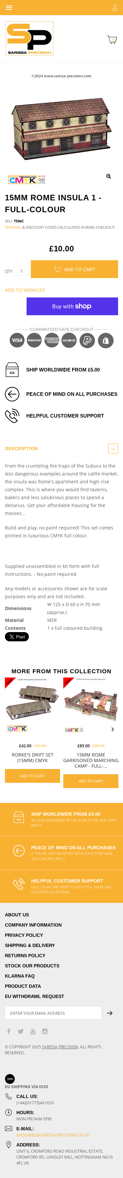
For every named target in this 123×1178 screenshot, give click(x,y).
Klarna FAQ (20, 976)
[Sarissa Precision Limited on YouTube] (33, 1031)
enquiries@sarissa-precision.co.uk (52, 1135)
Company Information (33, 925)
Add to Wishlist (25, 290)
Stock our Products (32, 965)
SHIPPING (13, 227)
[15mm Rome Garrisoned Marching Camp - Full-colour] (90, 705)
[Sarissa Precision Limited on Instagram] (45, 1031)
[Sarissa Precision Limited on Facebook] (8, 1031)
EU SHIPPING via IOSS (26, 1086)
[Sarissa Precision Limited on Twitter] (20, 1031)
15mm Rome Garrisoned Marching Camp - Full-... (90, 760)
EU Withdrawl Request (34, 996)
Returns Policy (25, 955)
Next (112, 729)
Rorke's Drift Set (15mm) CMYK (32, 757)
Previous (10, 729)
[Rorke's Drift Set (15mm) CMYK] (32, 705)
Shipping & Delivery (30, 945)
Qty (8, 271)
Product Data (23, 986)
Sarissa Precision (60, 1047)
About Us (17, 914)
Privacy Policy (24, 935)
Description (21, 448)
